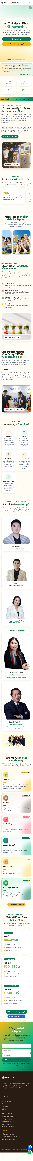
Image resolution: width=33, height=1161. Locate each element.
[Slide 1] (8, 59)
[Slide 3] (16, 59)
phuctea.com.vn (7, 1142)
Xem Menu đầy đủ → (17, 904)
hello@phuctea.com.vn (9, 1139)
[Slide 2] (12, 59)
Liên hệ (4, 1109)
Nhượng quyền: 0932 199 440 (11, 1136)
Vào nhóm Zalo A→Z (17, 1016)
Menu (3, 1099)
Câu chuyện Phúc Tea (17, 39)
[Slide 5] (21, 59)
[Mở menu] (30, 2)
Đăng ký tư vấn (6, 1124)
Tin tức (4, 1104)
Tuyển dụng (5, 1106)
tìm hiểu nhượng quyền (13, 1063)
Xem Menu (17, 44)
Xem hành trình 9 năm (11, 136)
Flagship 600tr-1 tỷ (8, 1121)
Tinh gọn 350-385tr (8, 1119)
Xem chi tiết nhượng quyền (17, 1012)
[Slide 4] (18, 59)
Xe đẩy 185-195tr (7, 1116)
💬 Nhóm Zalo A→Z (8, 1126)
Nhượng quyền (6, 1101)
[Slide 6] (24, 59)
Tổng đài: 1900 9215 (8, 1134)
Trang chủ (5, 1096)
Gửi (6, 1060)
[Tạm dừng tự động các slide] (30, 7)
